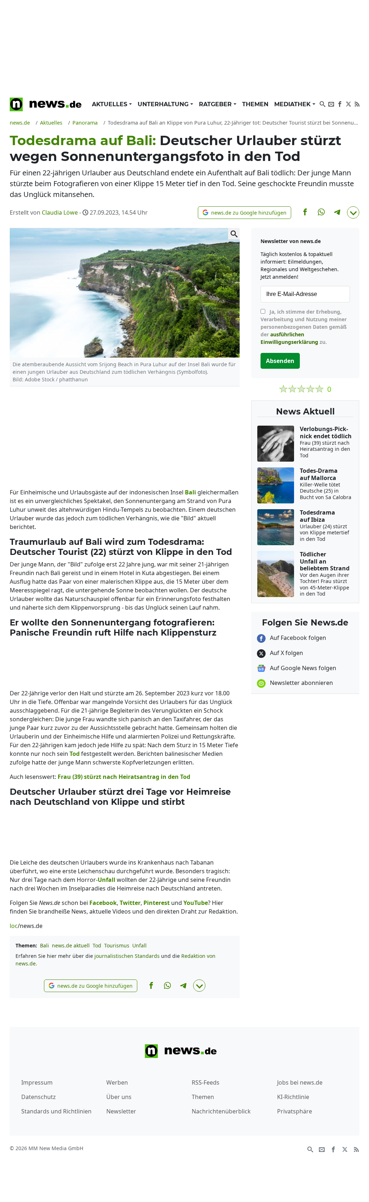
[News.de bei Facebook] (339, 103)
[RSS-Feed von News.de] (357, 103)
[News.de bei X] (348, 103)
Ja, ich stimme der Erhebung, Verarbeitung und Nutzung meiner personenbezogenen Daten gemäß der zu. (304, 326)
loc (14, 926)
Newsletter (121, 1111)
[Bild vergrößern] (234, 233)
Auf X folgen (285, 653)
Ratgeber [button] (216, 104)
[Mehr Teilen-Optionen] (353, 212)
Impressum (37, 1082)
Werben (117, 1082)
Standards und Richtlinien (56, 1111)
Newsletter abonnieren (300, 683)
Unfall (139, 945)
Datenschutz (38, 1097)
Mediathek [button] (293, 104)
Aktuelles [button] (110, 104)
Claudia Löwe (60, 212)
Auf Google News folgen (302, 668)
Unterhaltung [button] (164, 104)
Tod (97, 945)
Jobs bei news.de (300, 1082)
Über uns (119, 1097)
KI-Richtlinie (293, 1097)
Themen (255, 104)
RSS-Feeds (205, 1082)
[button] (244, 212)
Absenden (280, 361)
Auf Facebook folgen (297, 638)
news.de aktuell (71, 945)
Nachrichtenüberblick (221, 1111)
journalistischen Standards (127, 955)
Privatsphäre (294, 1111)
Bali (44, 945)
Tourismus (116, 945)
